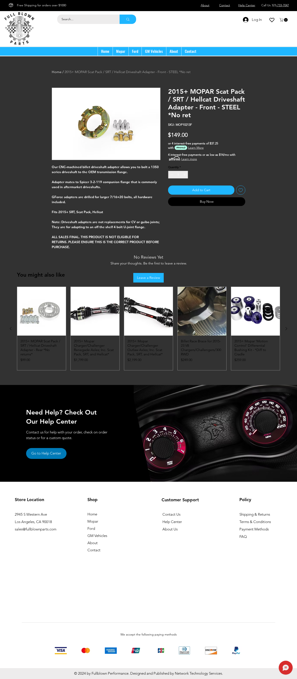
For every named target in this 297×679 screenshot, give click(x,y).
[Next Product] (286, 328)
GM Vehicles (97, 536)
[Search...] (128, 19)
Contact (93, 550)
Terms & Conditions (255, 522)
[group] (148, 328)
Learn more (189, 159)
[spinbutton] (178, 174)
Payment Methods (254, 529)
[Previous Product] (10, 328)
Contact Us (171, 514)
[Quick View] (41, 311)
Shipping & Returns (254, 514)
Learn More (196, 148)
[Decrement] (171, 174)
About (92, 543)
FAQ (243, 536)
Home (57, 72)
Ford (91, 528)
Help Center (172, 522)
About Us (170, 529)
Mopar (92, 521)
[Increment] (185, 174)
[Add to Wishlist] (240, 190)
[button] (284, 20)
